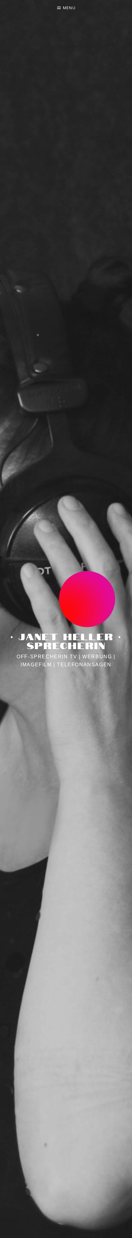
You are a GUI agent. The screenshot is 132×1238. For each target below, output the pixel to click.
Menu (69, 7)
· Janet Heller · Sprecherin (65, 640)
